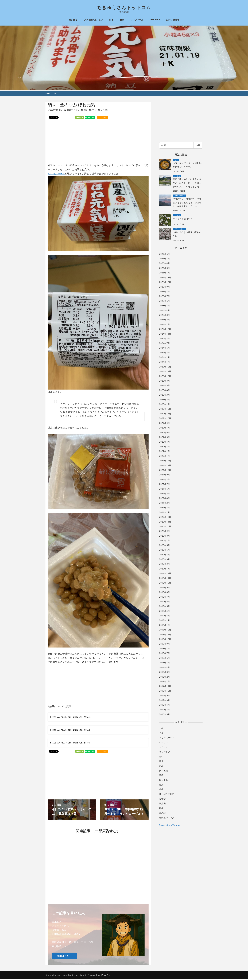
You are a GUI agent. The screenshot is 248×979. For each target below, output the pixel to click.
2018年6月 (164, 658)
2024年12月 (165, 329)
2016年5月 (164, 714)
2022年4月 (164, 441)
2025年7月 (164, 296)
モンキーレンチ (79, 975)
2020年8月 (164, 535)
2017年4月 (164, 704)
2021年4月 (164, 498)
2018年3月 (164, 672)
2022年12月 (165, 408)
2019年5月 (164, 606)
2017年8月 (164, 700)
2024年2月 (164, 357)
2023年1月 (164, 404)
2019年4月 (164, 611)
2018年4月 (164, 667)
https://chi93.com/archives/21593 (70, 716)
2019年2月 (164, 620)
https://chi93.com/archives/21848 (70, 742)
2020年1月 (164, 568)
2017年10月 (165, 690)
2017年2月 (164, 709)
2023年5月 (164, 385)
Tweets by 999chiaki (170, 825)
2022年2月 (164, 451)
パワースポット (166, 737)
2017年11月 (165, 686)
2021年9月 (164, 474)
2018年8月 (164, 648)
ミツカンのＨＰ (56, 173)
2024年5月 (164, 347)
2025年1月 (164, 324)
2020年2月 (164, 564)
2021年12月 (165, 460)
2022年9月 (164, 423)
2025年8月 (164, 291)
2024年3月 (164, 352)
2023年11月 (165, 371)
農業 (161, 808)
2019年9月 (164, 587)
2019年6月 (164, 601)
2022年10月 (165, 418)
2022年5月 (164, 437)
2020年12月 (165, 517)
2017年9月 (164, 695)
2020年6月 (164, 545)
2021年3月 (164, 502)
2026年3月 (164, 268)
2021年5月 (164, 493)
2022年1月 (164, 456)
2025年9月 (164, 286)
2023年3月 (164, 394)
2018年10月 (165, 639)
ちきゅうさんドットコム (124, 7)
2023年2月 (164, 399)
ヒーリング (164, 742)
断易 (161, 765)
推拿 (161, 761)
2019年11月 (165, 578)
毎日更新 (163, 780)
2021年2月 (164, 507)
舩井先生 (163, 803)
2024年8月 (164, 338)
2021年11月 (165, 465)
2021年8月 (164, 479)
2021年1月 (164, 512)
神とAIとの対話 (166, 794)
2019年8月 (164, 592)
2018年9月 (164, 643)
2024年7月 (164, 343)
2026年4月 (164, 263)
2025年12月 (165, 277)
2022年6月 (164, 432)
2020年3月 (164, 559)
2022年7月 (164, 427)
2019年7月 (164, 596)
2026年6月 (164, 254)
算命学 (162, 798)
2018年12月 (165, 629)
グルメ (94, 110)
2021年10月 (165, 470)
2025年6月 (164, 301)
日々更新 (104, 110)
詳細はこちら (64, 955)
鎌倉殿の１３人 (166, 817)
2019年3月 (164, 615)
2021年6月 (164, 488)
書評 (161, 775)
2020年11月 (165, 521)
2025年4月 (164, 310)
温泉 (161, 784)
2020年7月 (164, 540)
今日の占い (164, 751)
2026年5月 (164, 258)
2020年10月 (165, 526)
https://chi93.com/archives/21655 (70, 729)
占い (161, 756)
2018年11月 (165, 634)
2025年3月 (164, 315)
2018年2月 (164, 676)
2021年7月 (164, 484)
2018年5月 (164, 662)
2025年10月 (165, 282)
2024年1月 (164, 362)
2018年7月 (164, 653)
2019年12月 (165, 573)
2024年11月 (165, 333)
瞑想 (161, 789)
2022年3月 (164, 446)
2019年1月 (164, 625)
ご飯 (85, 110)
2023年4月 (164, 390)
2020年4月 (164, 554)
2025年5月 (164, 305)
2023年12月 (165, 366)
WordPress (107, 975)
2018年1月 (164, 681)
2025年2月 (164, 319)
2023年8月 (164, 380)
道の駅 (162, 812)
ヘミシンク (164, 747)
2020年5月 (164, 549)
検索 (198, 145)
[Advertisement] (98, 141)
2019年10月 (165, 582)
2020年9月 (164, 531)
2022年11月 (165, 413)
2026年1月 (164, 272)
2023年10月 (165, 376)
